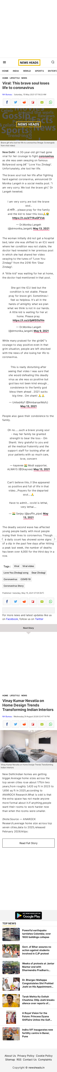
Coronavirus (10, 579)
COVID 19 (26, 579)
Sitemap (10, 1059)
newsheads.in (36, 1067)
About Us (10, 1055)
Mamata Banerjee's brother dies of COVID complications (54, 539)
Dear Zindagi (38, 572)
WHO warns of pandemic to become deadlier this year (2, 539)
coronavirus (46, 156)
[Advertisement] (28, 29)
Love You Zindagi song (16, 572)
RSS (19, 1059)
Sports (39, 71)
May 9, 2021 (41, 330)
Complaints (45, 1059)
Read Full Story (28, 843)
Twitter (39, 619)
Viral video (28, 566)
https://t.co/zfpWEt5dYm (28, 320)
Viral (16, 566)
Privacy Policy (25, 1055)
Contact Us (30, 1059)
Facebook (12, 619)
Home (5, 71)
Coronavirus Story (14, 585)
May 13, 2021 (41, 228)
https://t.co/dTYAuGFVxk (28, 217)
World (27, 71)
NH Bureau (7, 94)
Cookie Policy (44, 1055)
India (16, 71)
